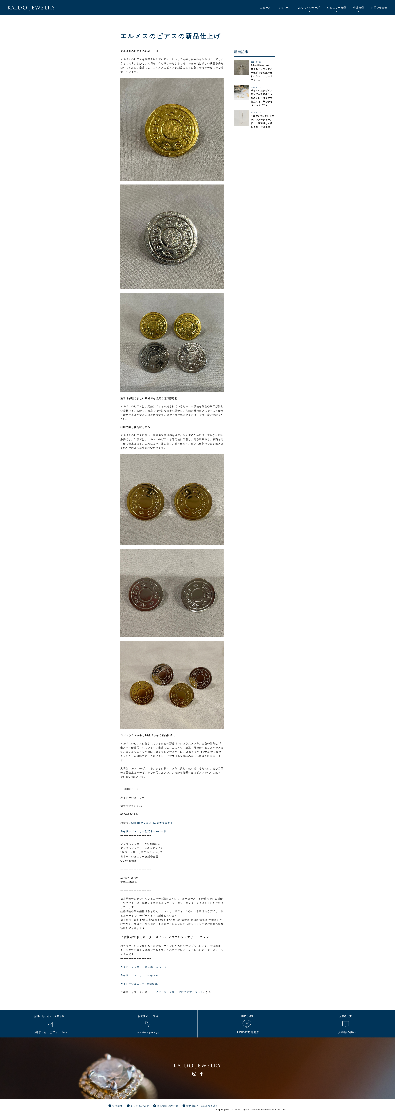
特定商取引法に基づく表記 (202, 1106)
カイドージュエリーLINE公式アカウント (178, 992)
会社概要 (117, 1106)
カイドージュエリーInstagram (139, 975)
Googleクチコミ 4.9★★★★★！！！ (154, 823)
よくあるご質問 (139, 1106)
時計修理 (358, 7)
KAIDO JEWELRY (31, 8)
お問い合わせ (379, 7)
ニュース (265, 7)
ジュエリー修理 (336, 7)
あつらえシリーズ (309, 7)
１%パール (284, 7)
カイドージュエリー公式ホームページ (143, 967)
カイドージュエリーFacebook (139, 983)
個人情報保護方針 (168, 1106)
